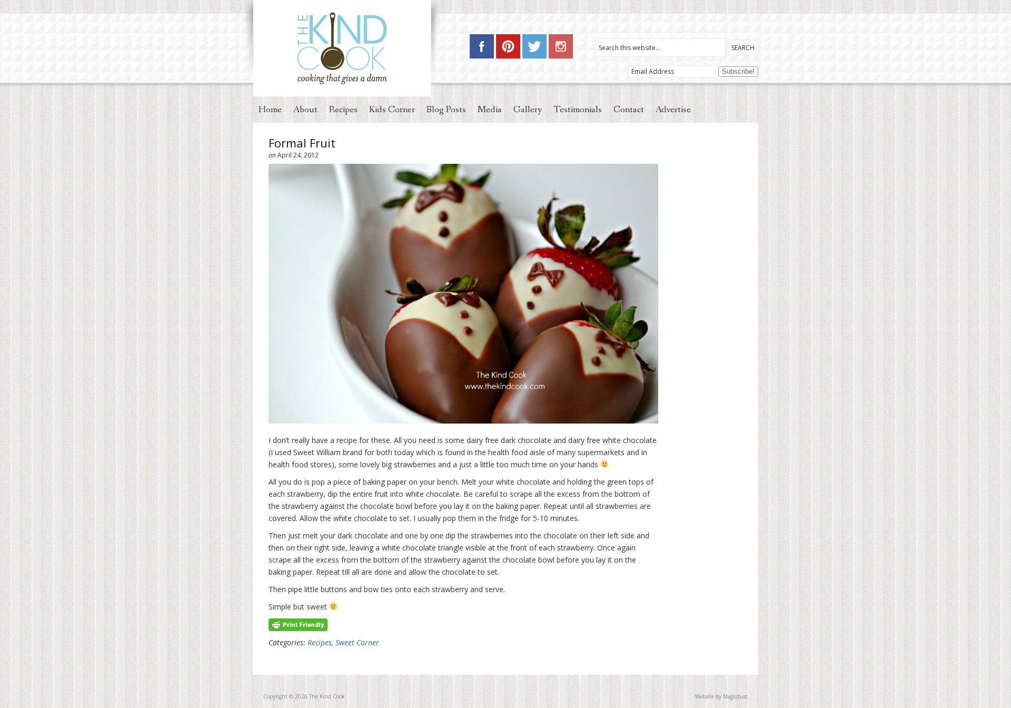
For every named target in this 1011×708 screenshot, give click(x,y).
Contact (628, 109)
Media (490, 109)
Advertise (673, 109)
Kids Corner (392, 109)
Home (270, 109)
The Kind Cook (343, 48)
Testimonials (577, 109)
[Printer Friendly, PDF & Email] (298, 624)
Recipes (343, 109)
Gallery (527, 109)
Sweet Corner (357, 642)
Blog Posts (446, 109)
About (305, 109)
